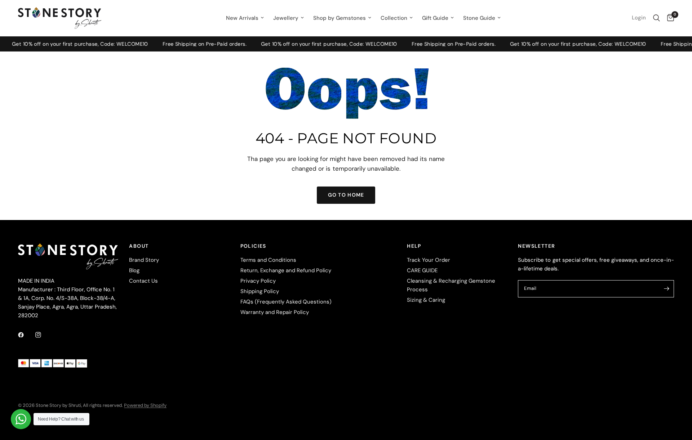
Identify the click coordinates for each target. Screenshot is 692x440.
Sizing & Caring (426, 300)
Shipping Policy (259, 291)
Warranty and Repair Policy (274, 312)
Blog (134, 270)
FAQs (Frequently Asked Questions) (286, 301)
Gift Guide (435, 18)
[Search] (656, 18)
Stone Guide (479, 18)
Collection (394, 18)
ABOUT (138, 245)
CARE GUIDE (422, 270)
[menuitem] (245, 18)
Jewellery (285, 18)
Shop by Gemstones (339, 18)
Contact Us (143, 280)
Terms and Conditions (268, 260)
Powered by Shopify (145, 405)
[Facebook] (26, 335)
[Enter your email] (667, 288)
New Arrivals (242, 18)
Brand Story (144, 260)
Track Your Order (428, 260)
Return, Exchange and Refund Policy (285, 270)
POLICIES (253, 245)
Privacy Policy (258, 280)
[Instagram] (43, 335)
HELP (414, 245)
